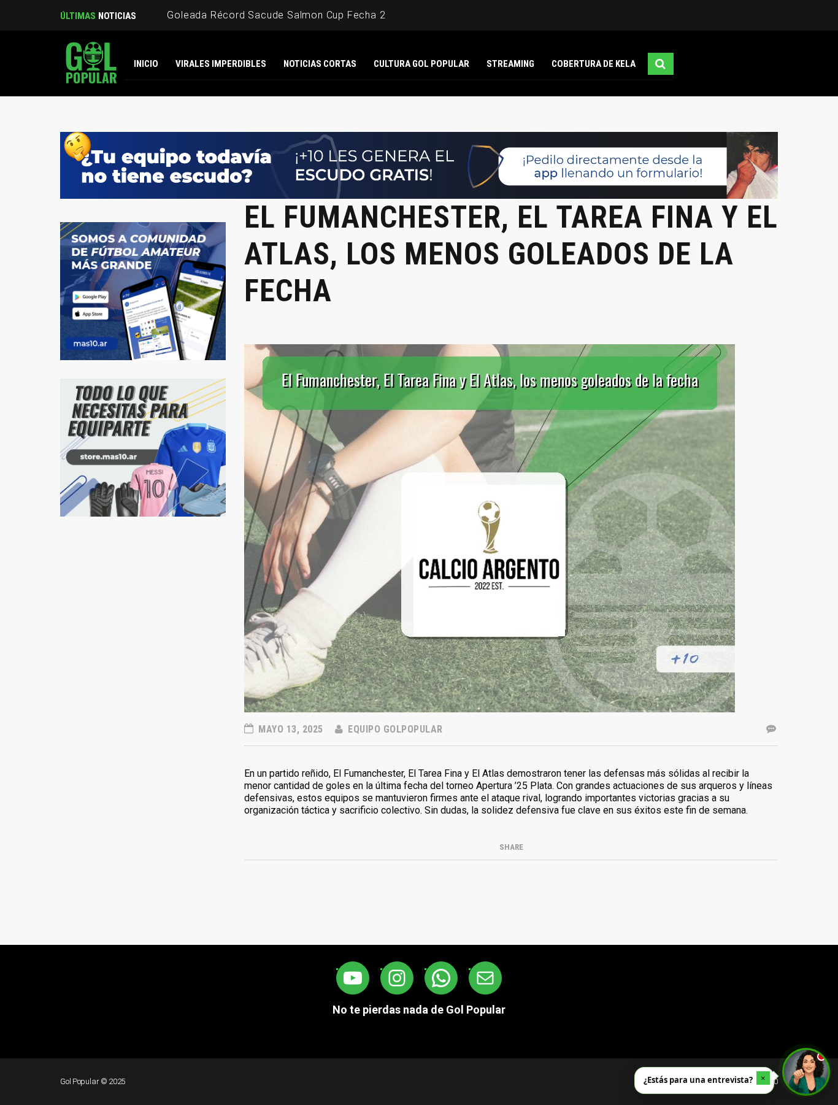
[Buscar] (661, 64)
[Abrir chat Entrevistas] (806, 1072)
